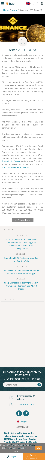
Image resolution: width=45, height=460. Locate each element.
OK (38, 448)
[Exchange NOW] (33, 3)
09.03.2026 (21, 266)
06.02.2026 (21, 279)
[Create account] (42, 3)
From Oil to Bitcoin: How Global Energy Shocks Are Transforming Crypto (21, 272)
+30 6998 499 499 (25, 404)
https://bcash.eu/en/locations (15, 167)
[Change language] (28, 3)
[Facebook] (19, 413)
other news (9, 229)
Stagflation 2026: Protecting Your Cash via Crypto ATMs (21, 259)
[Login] (37, 3)
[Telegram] (26, 413)
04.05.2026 (21, 235)
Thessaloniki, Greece (11, 161)
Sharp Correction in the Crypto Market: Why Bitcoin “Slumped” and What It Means (21, 286)
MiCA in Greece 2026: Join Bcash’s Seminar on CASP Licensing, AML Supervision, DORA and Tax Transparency (21, 244)
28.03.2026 (21, 254)
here (16, 451)
